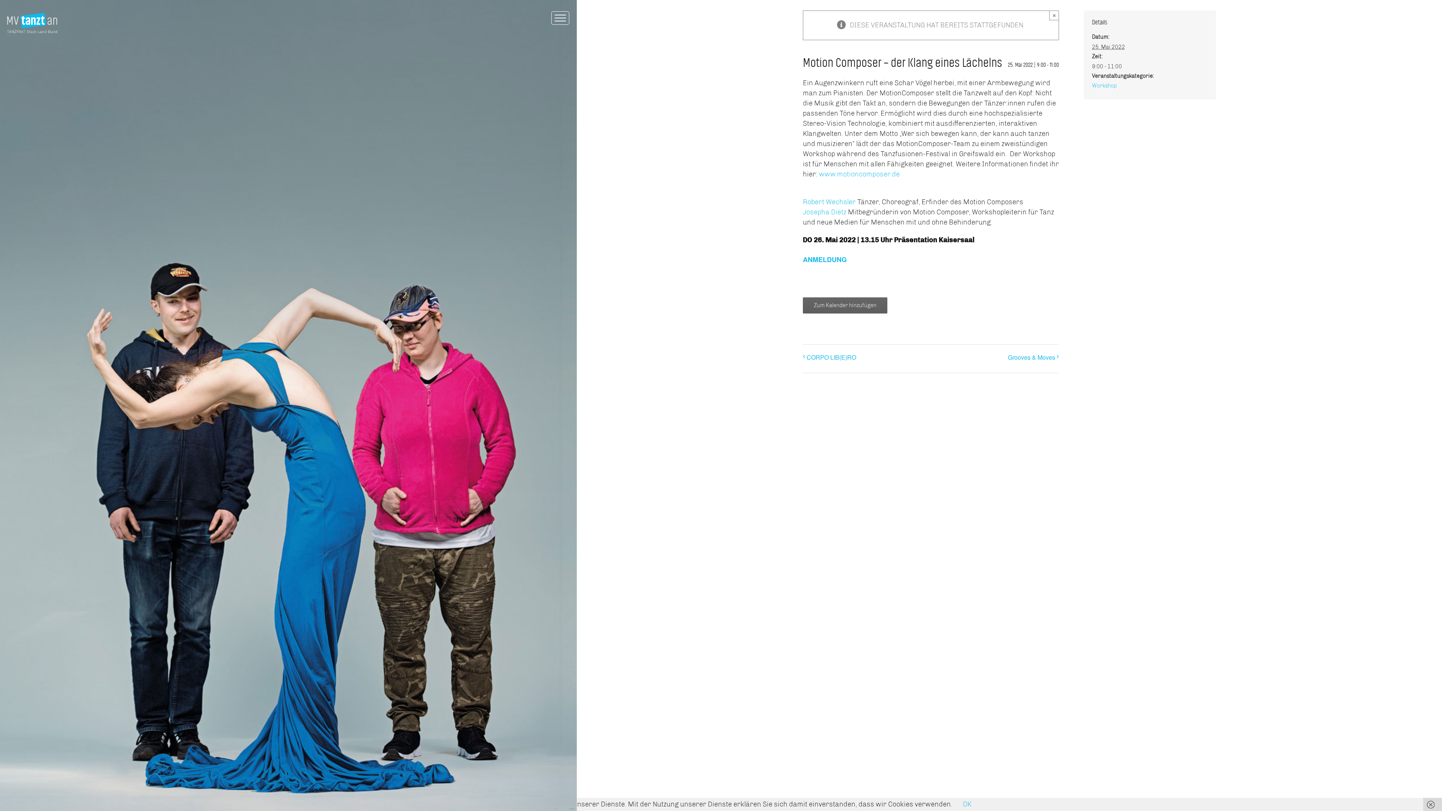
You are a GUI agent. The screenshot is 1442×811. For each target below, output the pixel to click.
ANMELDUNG (825, 259)
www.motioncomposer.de (859, 174)
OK (967, 804)
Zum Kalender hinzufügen (845, 305)
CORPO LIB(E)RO (831, 357)
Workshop (1104, 86)
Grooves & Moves (1031, 357)
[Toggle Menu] (560, 18)
